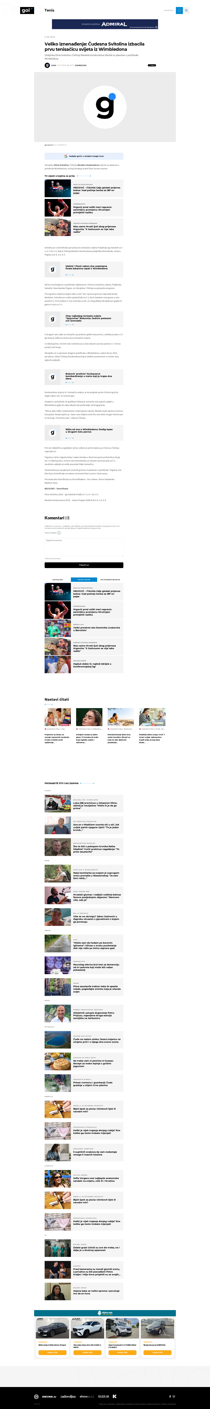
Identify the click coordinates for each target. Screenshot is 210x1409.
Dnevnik (49, 1397)
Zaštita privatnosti (153, 1404)
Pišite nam (103, 1404)
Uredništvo (111, 1404)
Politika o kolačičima (168, 1404)
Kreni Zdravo (114, 1397)
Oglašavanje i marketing (125, 1404)
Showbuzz (87, 1397)
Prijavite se (84, 565)
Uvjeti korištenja (140, 1404)
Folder (103, 1397)
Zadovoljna (68, 1397)
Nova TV (36, 1397)
